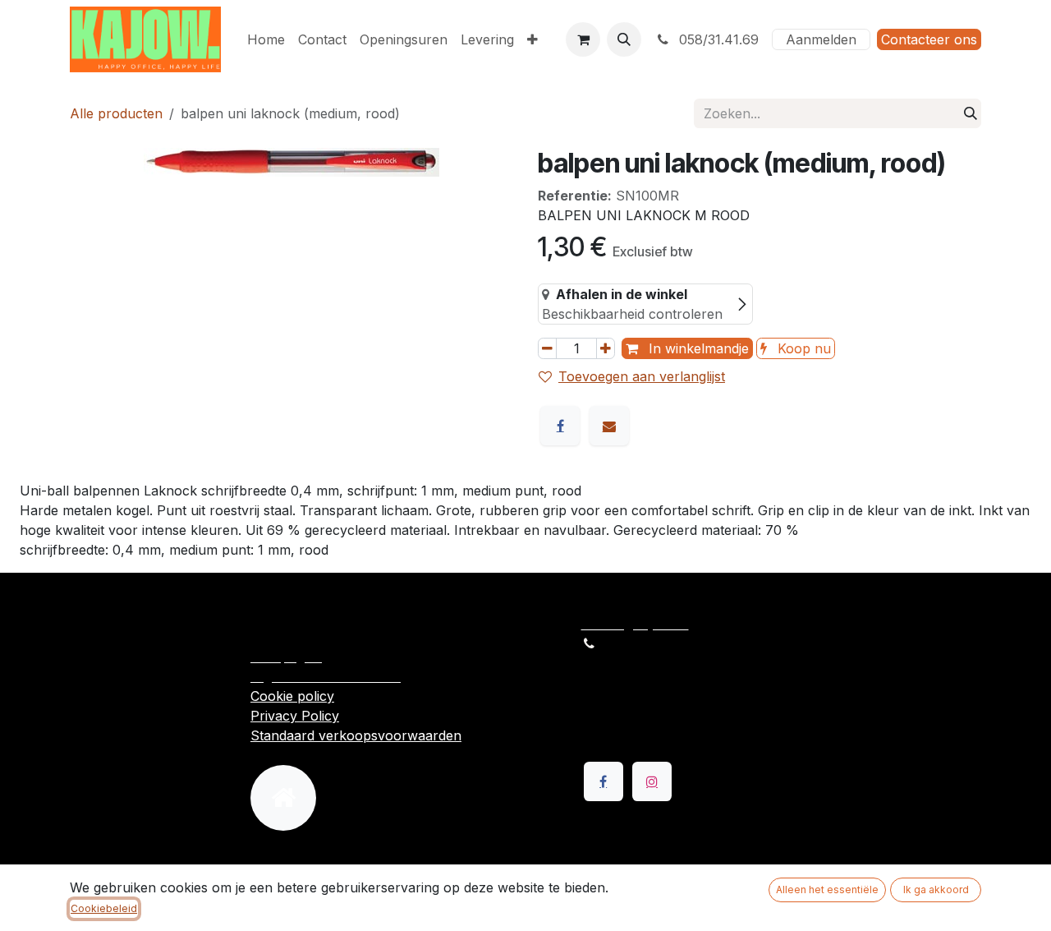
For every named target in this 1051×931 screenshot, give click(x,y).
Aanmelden (821, 39)
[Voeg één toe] (605, 348)
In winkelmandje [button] (697, 348)
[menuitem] (266, 39)
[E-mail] (609, 425)
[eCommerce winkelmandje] (583, 39)
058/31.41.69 (717, 39)
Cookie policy (292, 696)
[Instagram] (652, 781)
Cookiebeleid (104, 908)
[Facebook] (560, 425)
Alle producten (116, 113)
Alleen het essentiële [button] (827, 889)
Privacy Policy (294, 715)
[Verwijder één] (547, 348)
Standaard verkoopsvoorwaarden (355, 735)
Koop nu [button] (802, 348)
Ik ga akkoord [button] (936, 889)
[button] (624, 39)
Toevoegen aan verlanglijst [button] (641, 376)
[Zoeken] (970, 113)
